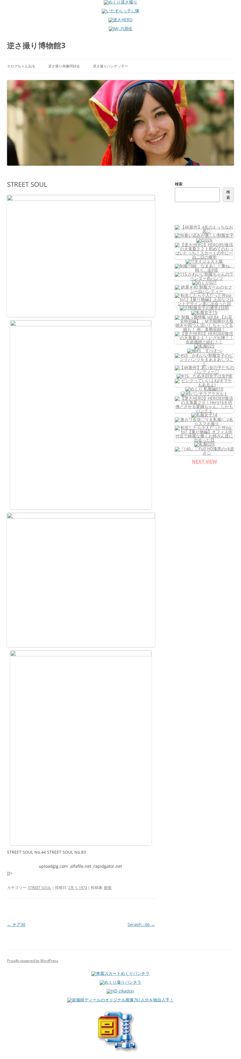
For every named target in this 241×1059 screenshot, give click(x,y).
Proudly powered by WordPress (32, 960)
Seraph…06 (141, 924)
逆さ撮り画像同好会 (64, 66)
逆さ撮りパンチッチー (110, 66)
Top (227, 1045)
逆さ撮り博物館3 (36, 45)
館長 (108, 887)
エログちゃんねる (21, 66)
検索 (179, 184)
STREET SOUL (39, 887)
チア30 (16, 924)
